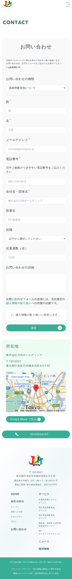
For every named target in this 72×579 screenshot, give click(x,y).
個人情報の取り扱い (18, 303)
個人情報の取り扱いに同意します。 (38, 314)
